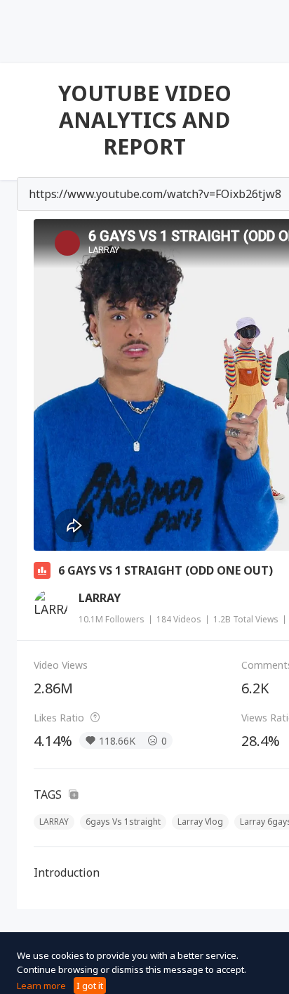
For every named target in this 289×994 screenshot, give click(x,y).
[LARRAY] (50, 606)
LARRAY (100, 598)
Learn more (41, 985)
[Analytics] (42, 570)
